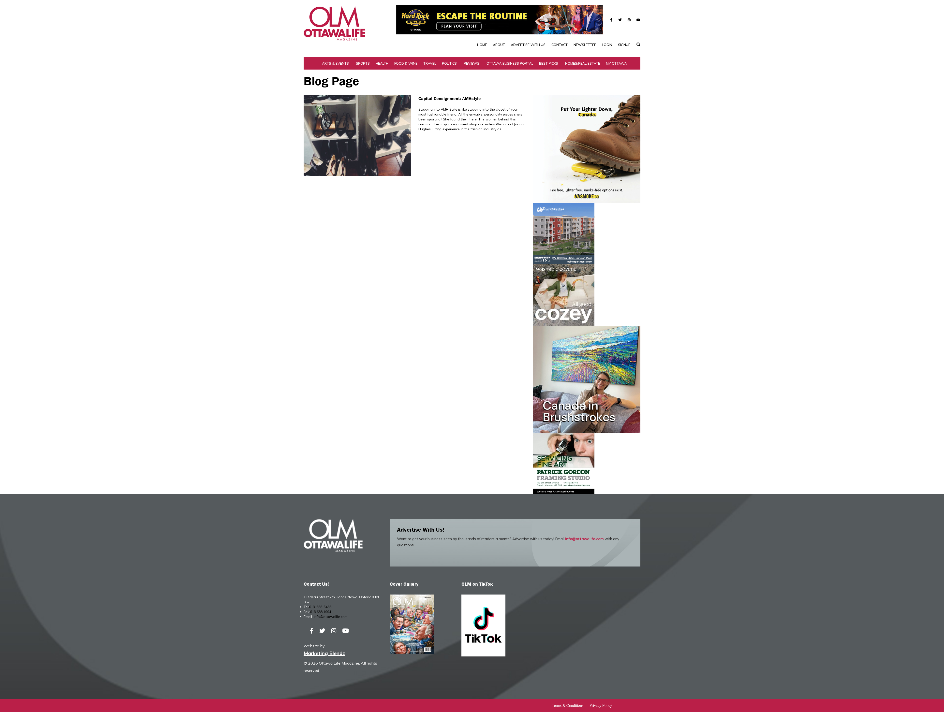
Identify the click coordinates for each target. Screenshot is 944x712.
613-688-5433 (320, 607)
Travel (429, 63)
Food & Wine (405, 63)
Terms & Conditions (567, 705)
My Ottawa (616, 63)
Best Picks (548, 63)
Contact (559, 45)
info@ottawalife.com (584, 539)
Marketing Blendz (324, 653)
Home (482, 45)
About (499, 45)
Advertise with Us (528, 45)
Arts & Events (335, 63)
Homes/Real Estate (582, 63)
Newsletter (585, 45)
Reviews (471, 63)
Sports (363, 63)
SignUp (624, 45)
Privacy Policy (601, 705)
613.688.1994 (320, 612)
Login (607, 45)
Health (382, 63)
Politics (449, 63)
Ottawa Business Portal (510, 63)
